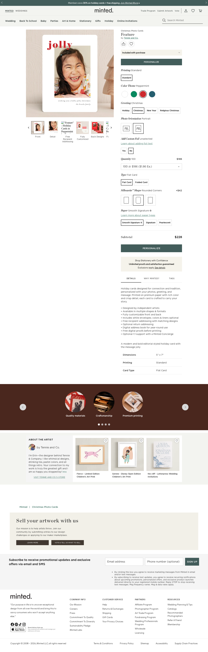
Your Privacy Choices (112, 621)
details (131, 278)
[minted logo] (104, 10)
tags (172, 278)
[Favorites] (193, 10)
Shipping (106, 612)
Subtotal (126, 237)
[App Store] (18, 630)
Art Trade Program (144, 612)
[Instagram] (24, 624)
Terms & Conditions (103, 643)
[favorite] (131, 43)
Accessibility (162, 643)
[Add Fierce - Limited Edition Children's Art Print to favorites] (106, 441)
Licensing (139, 632)
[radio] (127, 78)
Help (104, 604)
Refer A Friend (175, 620)
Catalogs (172, 608)
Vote (177, 11)
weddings (21, 11)
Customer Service (112, 599)
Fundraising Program (145, 617)
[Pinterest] (16, 624)
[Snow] (125, 94)
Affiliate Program (143, 604)
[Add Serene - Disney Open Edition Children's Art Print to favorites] (141, 441)
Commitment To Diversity (82, 621)
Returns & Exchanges (112, 608)
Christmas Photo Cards (132, 31)
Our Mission (76, 604)
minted (9, 11)
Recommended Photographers (175, 614)
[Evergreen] (134, 94)
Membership (174, 624)
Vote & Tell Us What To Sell (67, 543)
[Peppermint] (143, 94)
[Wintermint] (152, 94)
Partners (140, 599)
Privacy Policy (127, 643)
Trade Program (148, 11)
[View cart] (200, 10)
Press (72, 612)
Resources (174, 599)
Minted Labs (76, 629)
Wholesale (140, 628)
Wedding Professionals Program (146, 623)
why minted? (151, 278)
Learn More (32, 543)
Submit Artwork (165, 11)
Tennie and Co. (131, 38)
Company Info (78, 599)
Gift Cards (107, 617)
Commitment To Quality (81, 617)
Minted (23, 507)
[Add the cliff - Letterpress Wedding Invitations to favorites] (177, 441)
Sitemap (145, 643)
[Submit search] (164, 20)
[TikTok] (20, 624)
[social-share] (123, 43)
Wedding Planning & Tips (180, 604)
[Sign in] (185, 10)
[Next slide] (111, 127)
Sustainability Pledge (80, 625)
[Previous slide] (28, 127)
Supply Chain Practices (186, 643)
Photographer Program (146, 608)
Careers (74, 608)
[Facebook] (12, 624)
